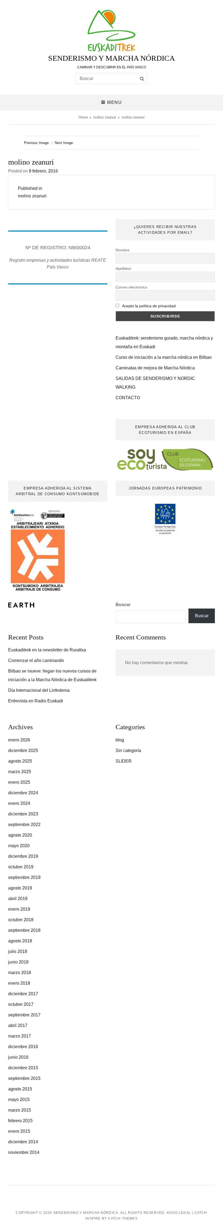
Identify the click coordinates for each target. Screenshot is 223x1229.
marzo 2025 (19, 771)
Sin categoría (128, 750)
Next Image (64, 143)
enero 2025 (19, 782)
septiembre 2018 (24, 930)
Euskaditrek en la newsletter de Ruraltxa (47, 650)
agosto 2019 (20, 888)
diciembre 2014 (23, 1142)
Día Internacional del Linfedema (39, 690)
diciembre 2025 (23, 750)
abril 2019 (17, 898)
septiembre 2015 (24, 1078)
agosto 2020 (20, 835)
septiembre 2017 (24, 1015)
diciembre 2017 (23, 993)
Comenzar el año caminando (36, 660)
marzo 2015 (19, 1110)
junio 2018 (18, 962)
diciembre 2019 (23, 856)
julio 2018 (17, 951)
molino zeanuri (104, 117)
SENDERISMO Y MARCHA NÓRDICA (111, 58)
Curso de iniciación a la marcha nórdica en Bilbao (164, 357)
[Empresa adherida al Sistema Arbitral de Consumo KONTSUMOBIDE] (37, 550)
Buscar (123, 604)
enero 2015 (19, 1131)
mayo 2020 (19, 845)
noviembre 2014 (23, 1152)
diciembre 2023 (23, 814)
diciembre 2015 (23, 1067)
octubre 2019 (20, 867)
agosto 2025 (20, 761)
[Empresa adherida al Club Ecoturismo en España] (165, 459)
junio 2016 (18, 1057)
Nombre (122, 250)
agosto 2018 (20, 941)
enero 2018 (19, 983)
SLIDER (124, 761)
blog (120, 740)
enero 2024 (19, 803)
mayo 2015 (19, 1099)
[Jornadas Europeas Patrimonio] (165, 520)
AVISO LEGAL (178, 1213)
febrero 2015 (20, 1120)
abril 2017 (17, 1025)
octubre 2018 (20, 919)
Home (83, 117)
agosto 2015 (20, 1089)
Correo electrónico (131, 287)
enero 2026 (19, 740)
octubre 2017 (20, 1004)
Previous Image (36, 143)
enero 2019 (19, 909)
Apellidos (123, 268)
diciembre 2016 (23, 1046)
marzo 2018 (19, 972)
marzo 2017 (19, 1036)
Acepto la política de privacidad (149, 306)
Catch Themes (122, 1218)
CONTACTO (128, 397)
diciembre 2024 (23, 792)
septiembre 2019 (24, 877)
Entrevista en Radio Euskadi (35, 701)
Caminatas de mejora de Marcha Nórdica (155, 368)
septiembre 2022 (24, 824)
